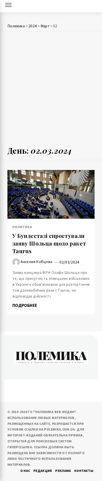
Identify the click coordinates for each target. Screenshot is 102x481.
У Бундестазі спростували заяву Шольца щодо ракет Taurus (49, 243)
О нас (25, 470)
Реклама (63, 470)
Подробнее (25, 305)
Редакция (42, 470)
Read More (50, 194)
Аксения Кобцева (36, 261)
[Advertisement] (51, 90)
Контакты (83, 470)
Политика (22, 227)
